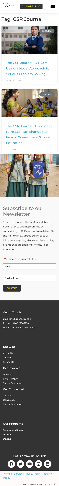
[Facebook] (11, 464)
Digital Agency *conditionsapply (39, 484)
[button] (52, 6)
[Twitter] (20, 464)
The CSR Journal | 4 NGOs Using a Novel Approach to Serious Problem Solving (27, 68)
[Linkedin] (47, 464)
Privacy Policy (33, 473)
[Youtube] (29, 464)
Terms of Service (13, 473)
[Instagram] (38, 464)
